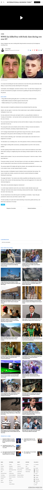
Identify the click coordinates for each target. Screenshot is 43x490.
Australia (27, 464)
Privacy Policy (19, 469)
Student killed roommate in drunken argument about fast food (15, 100)
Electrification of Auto (12, 469)
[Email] (39, 50)
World (2, 464)
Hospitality (11, 466)
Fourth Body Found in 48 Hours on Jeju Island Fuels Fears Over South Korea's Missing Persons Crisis (10, 264)
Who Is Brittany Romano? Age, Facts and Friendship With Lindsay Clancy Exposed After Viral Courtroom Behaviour (32, 339)
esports (10, 478)
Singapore (27, 468)
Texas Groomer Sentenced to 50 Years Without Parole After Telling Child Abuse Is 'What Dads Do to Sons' (11, 413)
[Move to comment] (41, 50)
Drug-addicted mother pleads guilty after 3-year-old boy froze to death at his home (19, 98)
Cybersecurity (11, 473)
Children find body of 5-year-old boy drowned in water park (14, 102)
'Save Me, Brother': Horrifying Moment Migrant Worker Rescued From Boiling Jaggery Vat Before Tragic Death (32, 283)
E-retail (10, 464)
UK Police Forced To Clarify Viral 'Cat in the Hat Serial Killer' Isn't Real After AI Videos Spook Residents (31, 394)
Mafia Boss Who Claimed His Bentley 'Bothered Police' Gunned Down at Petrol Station (31, 376)
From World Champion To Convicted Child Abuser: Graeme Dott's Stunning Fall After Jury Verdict (10, 376)
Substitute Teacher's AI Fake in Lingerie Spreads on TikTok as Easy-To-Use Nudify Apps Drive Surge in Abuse (10, 320)
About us (18, 464)
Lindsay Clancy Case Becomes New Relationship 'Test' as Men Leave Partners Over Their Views (31, 264)
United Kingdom (28, 469)
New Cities (11, 480)
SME (1, 471)
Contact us (19, 466)
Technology (3, 475)
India (26, 466)
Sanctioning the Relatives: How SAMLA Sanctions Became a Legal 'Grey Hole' (9, 446)
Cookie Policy (19, 471)
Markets (2, 468)
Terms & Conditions (20, 468)
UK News (2, 466)
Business (2, 469)
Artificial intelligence (12, 475)
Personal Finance (3, 473)
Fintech (10, 482)
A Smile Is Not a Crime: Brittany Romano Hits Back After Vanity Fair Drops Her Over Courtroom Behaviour (10, 357)
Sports (2, 480)
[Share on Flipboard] (35, 50)
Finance (10, 471)
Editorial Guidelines (32, 208)
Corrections (19, 473)
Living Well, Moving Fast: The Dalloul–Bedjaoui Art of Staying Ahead (29, 440)
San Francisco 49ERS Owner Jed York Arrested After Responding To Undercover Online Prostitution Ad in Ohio (31, 413)
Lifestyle (2, 478)
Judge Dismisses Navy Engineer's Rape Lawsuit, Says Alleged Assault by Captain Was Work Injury (10, 283)
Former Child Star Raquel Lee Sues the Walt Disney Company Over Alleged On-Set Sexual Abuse (32, 301)
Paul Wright (8, 48)
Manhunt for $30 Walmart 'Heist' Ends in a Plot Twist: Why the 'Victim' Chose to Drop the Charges (10, 301)
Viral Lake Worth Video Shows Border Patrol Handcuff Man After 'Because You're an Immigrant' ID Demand (10, 394)
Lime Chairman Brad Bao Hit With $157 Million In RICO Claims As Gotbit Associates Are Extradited (9, 453)
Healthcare (11, 468)
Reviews (2, 482)
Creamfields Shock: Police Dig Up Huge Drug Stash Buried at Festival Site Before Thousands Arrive (32, 357)
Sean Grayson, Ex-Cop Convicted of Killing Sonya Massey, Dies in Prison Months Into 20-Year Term (10, 431)
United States (28, 471)
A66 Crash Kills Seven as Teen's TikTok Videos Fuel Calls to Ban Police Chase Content (9, 339)
